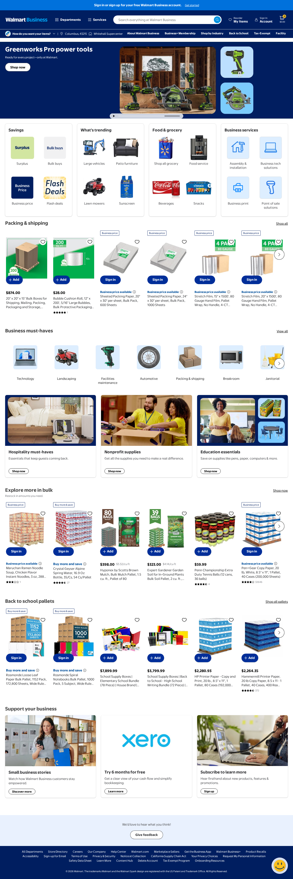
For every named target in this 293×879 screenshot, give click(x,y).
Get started (192, 5)
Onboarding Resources (209, 860)
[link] (23, 361)
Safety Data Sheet (80, 860)
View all (282, 331)
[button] (238, 19)
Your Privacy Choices (204, 856)
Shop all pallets (277, 602)
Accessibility (31, 856)
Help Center (118, 851)
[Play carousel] (114, 116)
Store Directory (58, 851)
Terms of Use (79, 856)
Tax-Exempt (262, 33)
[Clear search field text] (210, 19)
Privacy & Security (104, 856)
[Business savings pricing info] (134, 292)
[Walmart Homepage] (26, 20)
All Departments (32, 851)
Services (99, 20)
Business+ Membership (180, 33)
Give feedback (146, 835)
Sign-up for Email (55, 856)
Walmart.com (140, 851)
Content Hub (124, 860)
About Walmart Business (143, 33)
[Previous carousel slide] (143, 116)
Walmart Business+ (228, 851)
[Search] (217, 19)
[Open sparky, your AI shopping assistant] (279, 865)
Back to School (238, 33)
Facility (281, 33)
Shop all (282, 224)
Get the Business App (197, 851)
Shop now (17, 67)
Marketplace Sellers (166, 851)
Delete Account (148, 860)
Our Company (97, 851)
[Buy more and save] (84, 564)
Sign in (110, 279)
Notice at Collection (133, 856)
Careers (78, 851)
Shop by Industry (212, 33)
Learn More (104, 860)
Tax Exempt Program (176, 860)
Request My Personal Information (244, 856)
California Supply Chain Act (168, 856)
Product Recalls (256, 851)
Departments (70, 20)
